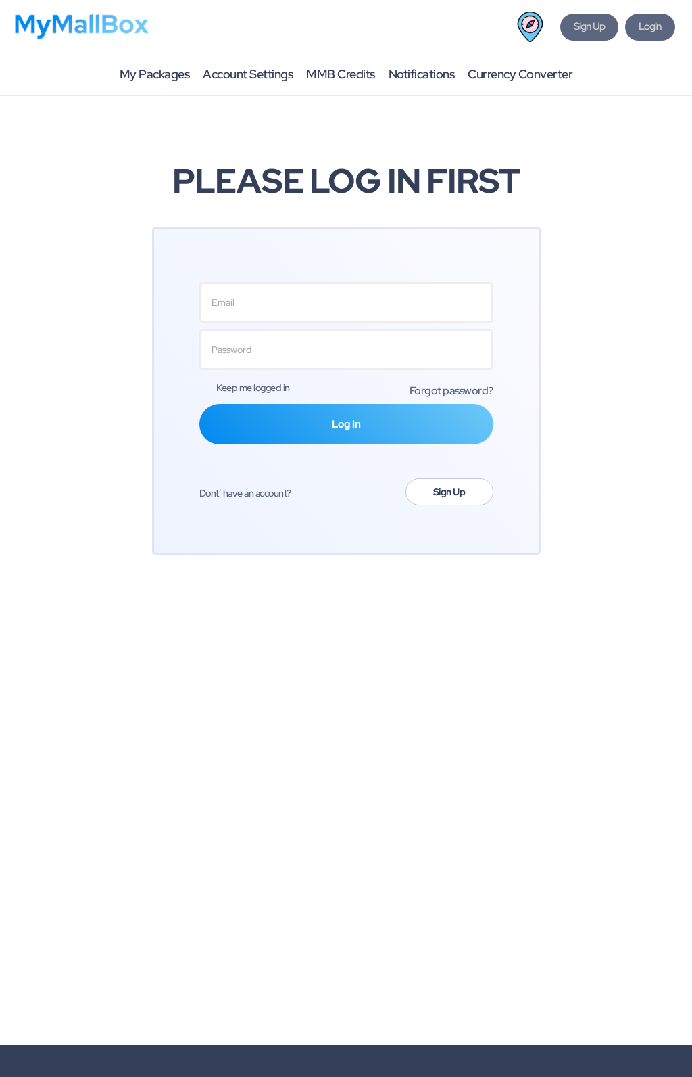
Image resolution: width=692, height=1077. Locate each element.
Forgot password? (451, 391)
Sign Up (449, 492)
